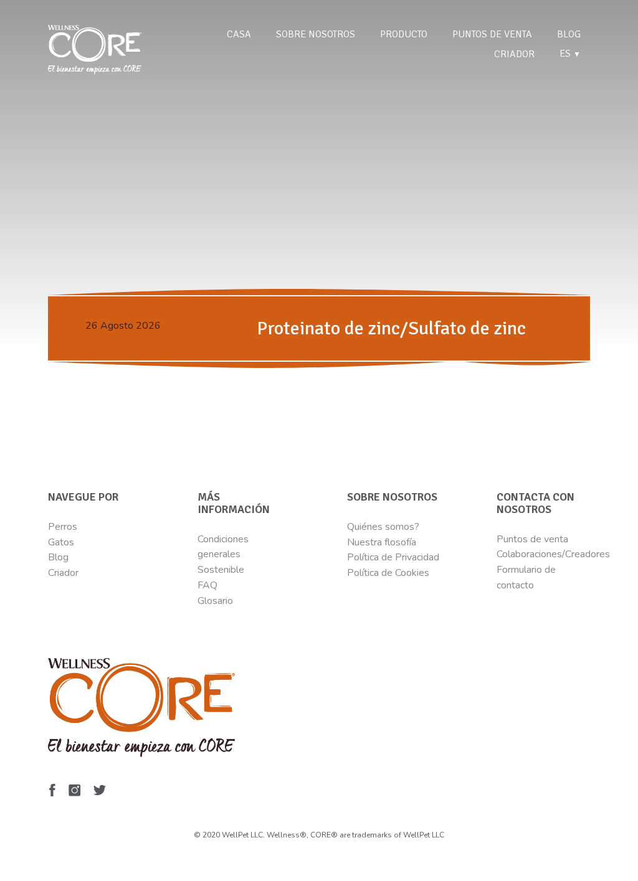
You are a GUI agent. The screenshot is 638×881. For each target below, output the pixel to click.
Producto (403, 34)
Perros (62, 527)
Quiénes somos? (383, 527)
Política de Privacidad (393, 557)
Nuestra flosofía (381, 542)
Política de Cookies (388, 573)
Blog (569, 34)
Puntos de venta (492, 34)
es (570, 53)
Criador (514, 54)
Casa (239, 34)
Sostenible (221, 570)
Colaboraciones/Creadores (553, 554)
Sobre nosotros (315, 34)
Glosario (215, 601)
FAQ (207, 585)
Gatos (61, 542)
